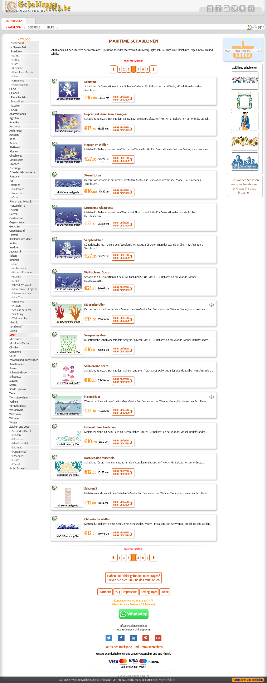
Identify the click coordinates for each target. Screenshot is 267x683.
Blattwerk (15, 147)
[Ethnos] (17, 447)
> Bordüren (15, 51)
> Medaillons (16, 101)
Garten (13, 214)
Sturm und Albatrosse (98, 207)
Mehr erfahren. (167, 680)
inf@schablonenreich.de (133, 626)
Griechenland (17, 230)
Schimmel (90, 81)
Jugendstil (15, 251)
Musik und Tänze (19, 343)
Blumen (13, 151)
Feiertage (14, 185)
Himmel (13, 235)
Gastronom (16, 218)
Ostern (16, 197)
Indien (12, 243)
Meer (15, 76)
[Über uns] (218, 11)
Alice (15, 264)
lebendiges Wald (21, 285)
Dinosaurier (16, 160)
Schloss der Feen (21, 310)
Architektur (16, 130)
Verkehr (13, 401)
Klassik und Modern (23, 72)
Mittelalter (15, 339)
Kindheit (14, 260)
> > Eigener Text (17, 47)
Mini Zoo (17, 297)
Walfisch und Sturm (97, 272)
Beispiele (34, 27)
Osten (12, 356)
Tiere (12, 393)
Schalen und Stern (96, 366)
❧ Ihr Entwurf (17, 468)
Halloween (18, 189)
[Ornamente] (19, 451)
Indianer (17, 276)
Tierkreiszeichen (18, 397)
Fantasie (14, 176)
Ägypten (14, 118)
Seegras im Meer (95, 335)
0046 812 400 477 (142, 600)
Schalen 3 (90, 488)
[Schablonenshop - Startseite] (38, 11)
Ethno (15, 55)
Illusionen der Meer (20, 239)
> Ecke (12, 89)
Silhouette (15, 376)
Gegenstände (16, 222)
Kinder (16, 280)
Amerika (14, 122)
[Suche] (242, 11)
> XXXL (13, 110)
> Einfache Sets (17, 97)
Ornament (18, 80)
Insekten (14, 247)
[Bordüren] (18, 439)
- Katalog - (13, 27)
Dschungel (15, 168)
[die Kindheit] (20, 443)
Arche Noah (19, 268)
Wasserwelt (16, 410)
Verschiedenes (20, 85)
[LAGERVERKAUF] (20, 431)
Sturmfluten (92, 175)
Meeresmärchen (21, 293)
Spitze (12, 385)
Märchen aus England (24, 289)
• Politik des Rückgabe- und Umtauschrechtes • (134, 647)
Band (12, 139)
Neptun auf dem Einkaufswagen (105, 114)
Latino (13, 331)
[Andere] (17, 435)
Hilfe (50, 27)
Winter (13, 422)
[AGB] (234, 11)
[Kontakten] (226, 11)
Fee (11, 180)
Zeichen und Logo (19, 426)
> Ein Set (14, 93)
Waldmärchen (20, 318)
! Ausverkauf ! (17, 43)
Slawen (13, 381)
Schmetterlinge (17, 372)
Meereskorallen (94, 304)
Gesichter (14, 226)
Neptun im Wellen (96, 144)
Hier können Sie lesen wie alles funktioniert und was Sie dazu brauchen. (244, 186)
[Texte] (16, 460)
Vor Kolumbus (17, 406)
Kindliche (17, 68)
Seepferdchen (93, 240)
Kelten (13, 255)
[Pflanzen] (18, 456)
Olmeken (14, 347)
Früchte (13, 210)
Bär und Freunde (21, 272)
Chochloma (15, 155)
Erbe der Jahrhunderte (22, 172)
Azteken (14, 135)
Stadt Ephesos (17, 389)
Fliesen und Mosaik (20, 201)
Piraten (16, 306)
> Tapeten (14, 105)
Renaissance (16, 364)
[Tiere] (16, 464)
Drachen (14, 164)
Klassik (13, 322)
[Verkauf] (210, 11)
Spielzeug (17, 314)
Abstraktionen (17, 114)
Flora (15, 64)
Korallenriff (15, 326)
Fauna (16, 60)
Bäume (13, 143)
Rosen (12, 368)
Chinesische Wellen (97, 519)
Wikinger (14, 418)
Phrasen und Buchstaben (23, 360)
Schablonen (14, 21)
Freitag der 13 (17, 205)
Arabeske (14, 126)
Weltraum (15, 414)
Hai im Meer (92, 396)
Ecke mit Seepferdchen (100, 427)
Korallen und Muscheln (99, 458)
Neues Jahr (18, 193)
